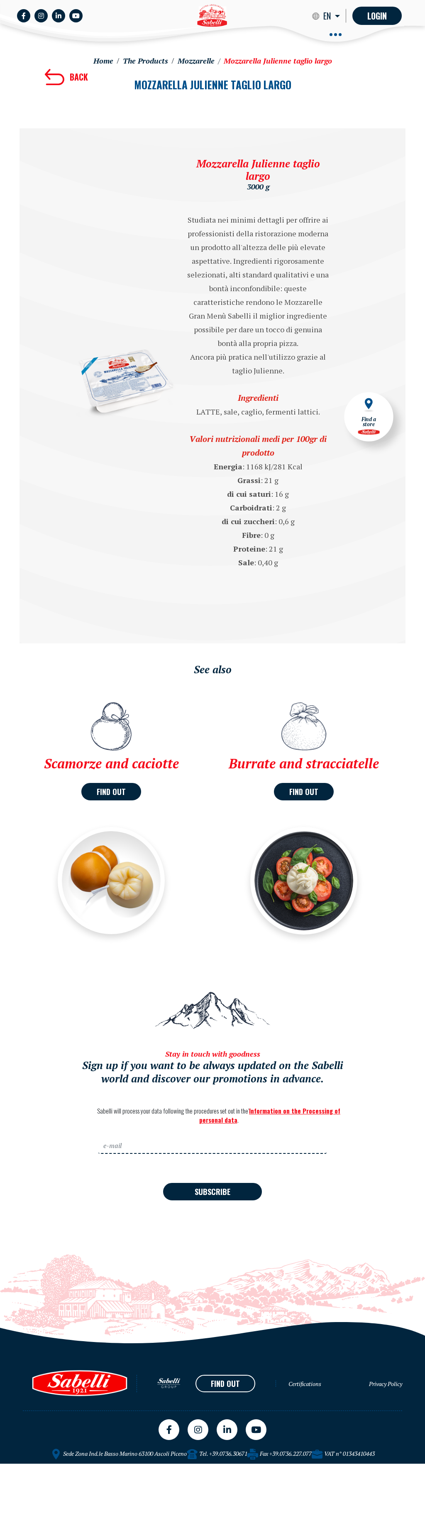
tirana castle (19, 1467)
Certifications (304, 1384)
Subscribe (212, 1191)
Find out (111, 791)
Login (377, 16)
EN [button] (328, 16)
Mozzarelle (196, 60)
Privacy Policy (385, 1384)
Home (103, 60)
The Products (145, 60)
